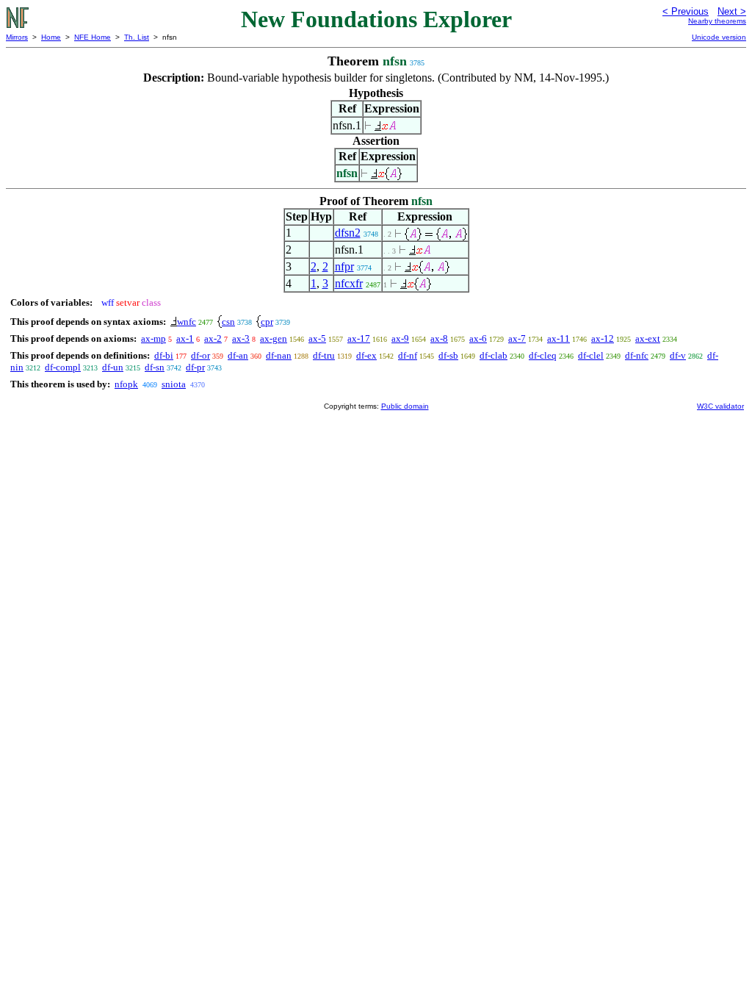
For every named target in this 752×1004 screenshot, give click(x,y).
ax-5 (317, 338)
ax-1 (185, 338)
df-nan (279, 355)
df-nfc (636, 355)
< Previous (685, 11)
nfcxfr (349, 283)
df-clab (493, 355)
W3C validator (720, 406)
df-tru (324, 355)
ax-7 (517, 338)
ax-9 (400, 338)
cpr (267, 321)
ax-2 (213, 338)
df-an (238, 355)
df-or (200, 355)
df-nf (407, 355)
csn (228, 321)
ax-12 (602, 338)
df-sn (154, 367)
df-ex (366, 355)
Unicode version (719, 37)
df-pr (195, 367)
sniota (174, 384)
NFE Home (92, 37)
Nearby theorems (717, 21)
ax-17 (358, 338)
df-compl (63, 367)
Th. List (136, 37)
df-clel (591, 355)
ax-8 (439, 338)
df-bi (163, 355)
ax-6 (478, 338)
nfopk (126, 384)
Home (51, 37)
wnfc (186, 321)
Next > (731, 11)
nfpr (344, 266)
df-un (112, 367)
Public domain (405, 406)
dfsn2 (348, 232)
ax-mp (153, 338)
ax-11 (558, 338)
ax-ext (647, 338)
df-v (678, 355)
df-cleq (543, 355)
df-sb (448, 355)
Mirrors (17, 37)
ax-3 (241, 338)
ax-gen (273, 338)
